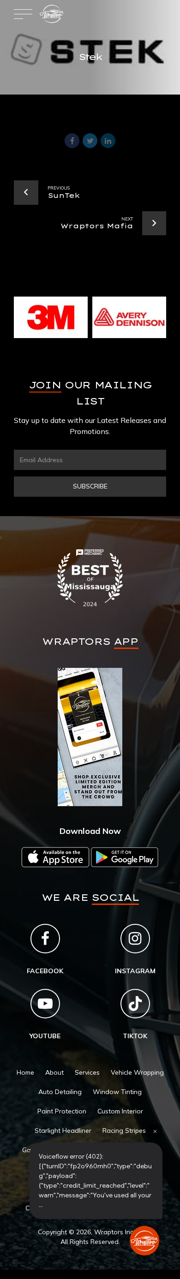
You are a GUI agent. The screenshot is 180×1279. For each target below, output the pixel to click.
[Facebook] (45, 938)
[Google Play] (124, 857)
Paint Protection (61, 1111)
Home (25, 1072)
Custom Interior (120, 1111)
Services (87, 1072)
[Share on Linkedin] (108, 140)
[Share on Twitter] (90, 140)
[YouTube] (45, 1003)
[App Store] (55, 857)
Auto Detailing (60, 1092)
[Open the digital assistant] (144, 1240)
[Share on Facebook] (72, 140)
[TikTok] (135, 1003)
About (54, 1072)
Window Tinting (117, 1092)
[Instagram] (135, 938)
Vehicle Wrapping (137, 1072)
